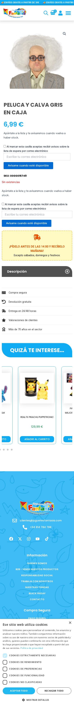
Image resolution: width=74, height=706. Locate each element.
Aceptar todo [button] (19, 690)
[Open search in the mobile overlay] (45, 13)
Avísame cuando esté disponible (28, 165)
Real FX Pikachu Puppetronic (37, 417)
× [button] (70, 622)
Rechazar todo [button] (54, 690)
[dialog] (37, 662)
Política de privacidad (31, 648)
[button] (68, 13)
